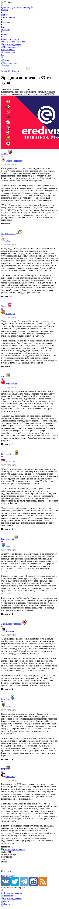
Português (28, 7)
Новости (5, 10)
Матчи (4, 15)
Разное (4, 34)
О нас (3, 42)
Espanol (20, 7)
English (12, 7)
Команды (5, 22)
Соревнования (8, 17)
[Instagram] (33, 885)
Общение (5, 29)
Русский (5, 7)
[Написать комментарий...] (29, 866)
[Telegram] (24, 885)
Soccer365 (5, 71)
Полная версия (8, 49)
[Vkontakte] (5, 885)
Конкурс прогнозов (10, 39)
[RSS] (42, 885)
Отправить (6, 871)
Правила (21, 42)
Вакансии (11, 42)
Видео (4, 27)
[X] (14, 885)
